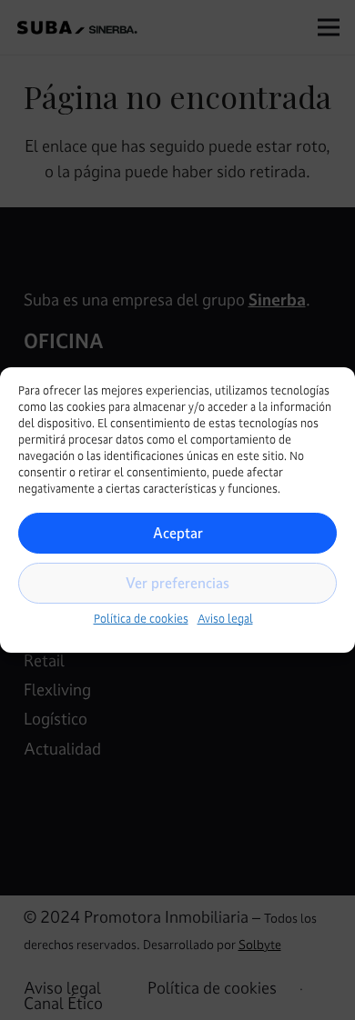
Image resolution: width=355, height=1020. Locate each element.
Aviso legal (225, 619)
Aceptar (178, 533)
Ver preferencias (177, 583)
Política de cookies (141, 619)
